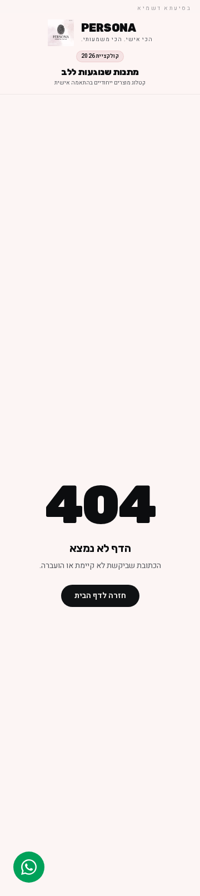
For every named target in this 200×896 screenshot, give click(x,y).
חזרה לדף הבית (100, 595)
